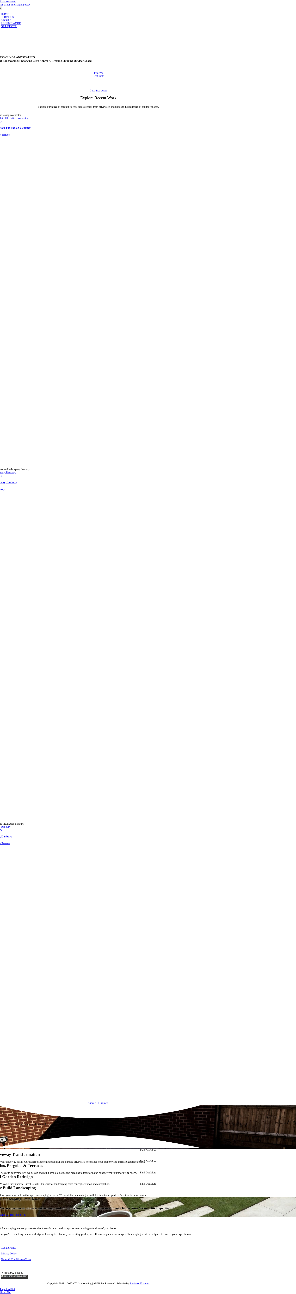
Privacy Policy (9, 1253)
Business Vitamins (140, 1283)
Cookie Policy (8, 1247)
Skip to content (8, 1)
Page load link (7, 1289)
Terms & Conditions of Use (16, 1259)
